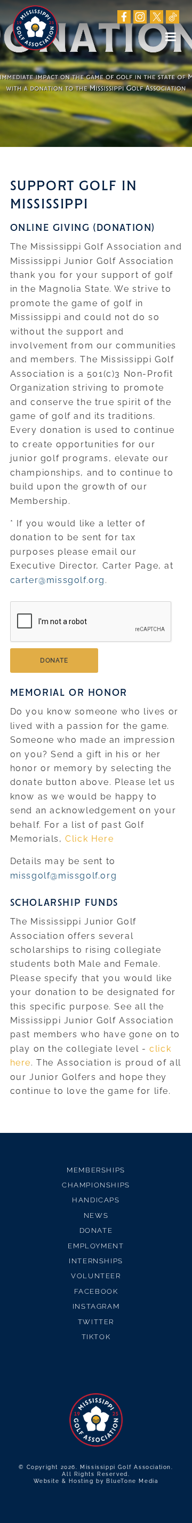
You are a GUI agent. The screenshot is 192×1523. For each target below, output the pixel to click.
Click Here (89, 839)
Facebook (96, 1291)
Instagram (96, 1306)
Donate (96, 1230)
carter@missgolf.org (57, 580)
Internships (96, 1261)
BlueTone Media (132, 1481)
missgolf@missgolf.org (63, 876)
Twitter (96, 1322)
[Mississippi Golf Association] (35, 27)
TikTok (96, 1337)
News (96, 1215)
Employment (96, 1246)
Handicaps (95, 1200)
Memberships (96, 1170)
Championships (96, 1185)
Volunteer (96, 1276)
